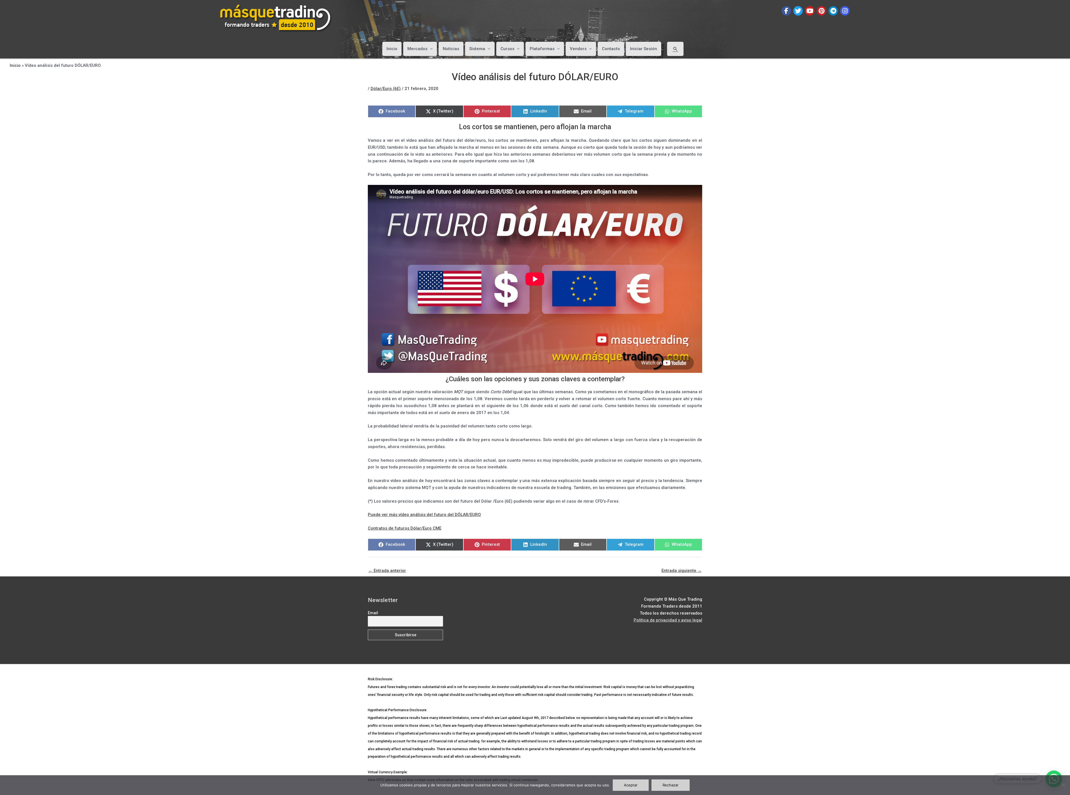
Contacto (611, 48)
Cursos (507, 48)
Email (373, 613)
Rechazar (671, 785)
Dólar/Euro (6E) (386, 88)
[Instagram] (845, 11)
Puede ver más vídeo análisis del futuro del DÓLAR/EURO (424, 514)
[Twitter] (798, 11)
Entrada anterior (387, 570)
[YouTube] (809, 11)
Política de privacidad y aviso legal (668, 620)
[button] (675, 49)
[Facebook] (786, 11)
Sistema (477, 48)
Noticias (451, 48)
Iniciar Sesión (643, 48)
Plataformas (542, 48)
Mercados (417, 48)
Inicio (391, 48)
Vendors (578, 48)
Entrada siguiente (682, 570)
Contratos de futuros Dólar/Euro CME (404, 528)
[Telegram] (833, 11)
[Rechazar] (1063, 785)
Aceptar (631, 785)
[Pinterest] (821, 11)
